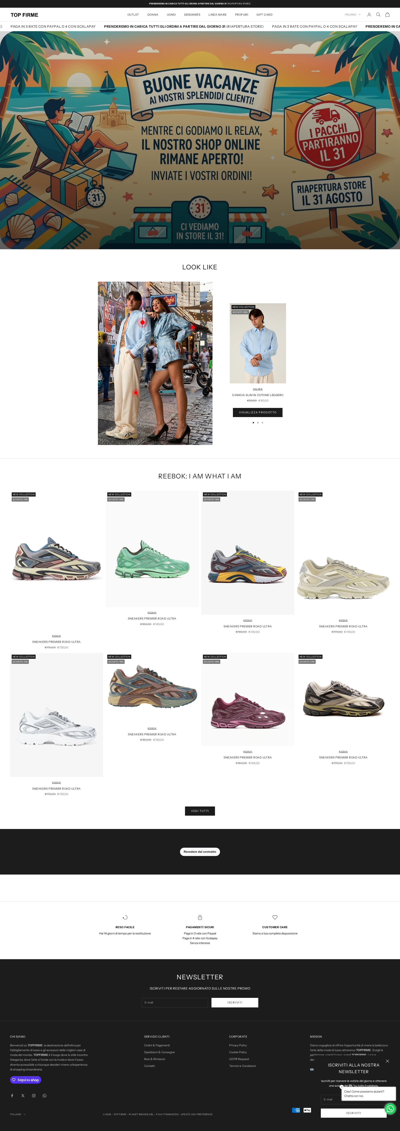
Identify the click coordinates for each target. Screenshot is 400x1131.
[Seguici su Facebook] (12, 1096)
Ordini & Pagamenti (157, 1045)
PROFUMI (241, 14)
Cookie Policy (238, 1052)
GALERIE (258, 389)
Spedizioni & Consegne (159, 1052)
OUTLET (133, 14)
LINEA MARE (217, 14)
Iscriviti (353, 1113)
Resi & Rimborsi (154, 1059)
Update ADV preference (197, 1114)
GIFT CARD (264, 14)
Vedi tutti (200, 811)
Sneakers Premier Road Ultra (56, 641)
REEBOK (56, 636)
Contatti (149, 1066)
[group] (200, 140)
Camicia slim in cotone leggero (258, 395)
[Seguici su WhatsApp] (44, 1096)
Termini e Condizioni (242, 1066)
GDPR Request (239, 1059)
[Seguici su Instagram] (34, 1096)
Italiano (350, 14)
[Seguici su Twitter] (23, 1096)
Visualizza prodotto (257, 412)
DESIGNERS (192, 14)
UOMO (171, 14)
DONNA (153, 14)
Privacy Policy (238, 1045)
